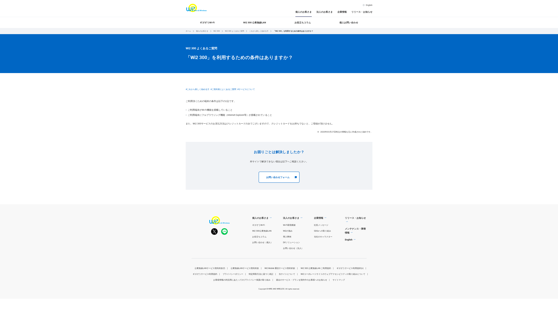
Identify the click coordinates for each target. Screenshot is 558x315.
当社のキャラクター (323, 236)
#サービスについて (246, 89)
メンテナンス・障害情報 (355, 230)
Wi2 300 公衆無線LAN (254, 22)
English (369, 5)
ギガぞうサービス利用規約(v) (350, 268)
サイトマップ (339, 280)
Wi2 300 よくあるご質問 (234, 31)
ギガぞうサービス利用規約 (205, 274)
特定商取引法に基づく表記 (261, 274)
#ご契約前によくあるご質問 (223, 89)
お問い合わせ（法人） (293, 248)
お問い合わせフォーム (278, 177)
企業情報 (342, 11)
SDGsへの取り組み (322, 231)
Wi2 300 (216, 31)
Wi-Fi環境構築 (289, 225)
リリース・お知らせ (361, 11)
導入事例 (287, 236)
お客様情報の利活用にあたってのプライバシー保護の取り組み (241, 280)
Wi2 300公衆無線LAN (261, 231)
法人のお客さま (324, 11)
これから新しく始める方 (258, 31)
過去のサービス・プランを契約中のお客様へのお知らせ (301, 280)
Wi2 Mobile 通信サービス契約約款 (279, 268)
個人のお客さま (303, 11)
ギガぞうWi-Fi (207, 22)
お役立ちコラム (303, 22)
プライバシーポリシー (233, 274)
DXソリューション (291, 242)
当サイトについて (287, 274)
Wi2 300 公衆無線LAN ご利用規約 (316, 268)
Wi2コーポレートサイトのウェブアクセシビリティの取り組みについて (333, 274)
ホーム (188, 31)
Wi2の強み (287, 231)
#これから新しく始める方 (197, 89)
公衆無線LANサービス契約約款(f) (210, 268)
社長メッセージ (321, 225)
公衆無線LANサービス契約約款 (245, 268)
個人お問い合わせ (348, 22)
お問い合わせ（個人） (262, 242)
